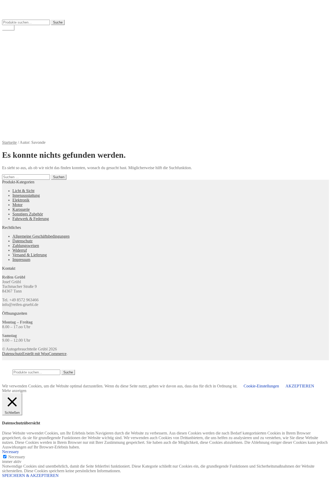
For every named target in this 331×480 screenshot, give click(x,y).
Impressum (21, 83)
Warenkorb (21, 46)
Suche (58, 22)
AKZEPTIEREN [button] (299, 386)
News (17, 97)
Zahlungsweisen (25, 120)
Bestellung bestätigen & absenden (39, 69)
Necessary (16, 457)
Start (16, 59)
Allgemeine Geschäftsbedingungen (41, 64)
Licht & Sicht (23, 191)
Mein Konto (22, 41)
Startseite (9, 142)
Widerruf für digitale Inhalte (35, 115)
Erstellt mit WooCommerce (44, 353)
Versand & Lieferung (29, 101)
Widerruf (19, 111)
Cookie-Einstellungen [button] (261, 386)
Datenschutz (22, 78)
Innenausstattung (26, 195)
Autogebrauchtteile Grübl (23, 4)
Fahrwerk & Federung (30, 218)
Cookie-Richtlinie (26, 73)
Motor (17, 204)
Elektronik (20, 200)
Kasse (17, 51)
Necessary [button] (10, 451)
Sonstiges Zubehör (27, 214)
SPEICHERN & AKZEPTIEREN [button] (30, 475)
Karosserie (21, 209)
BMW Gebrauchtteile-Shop (34, 37)
